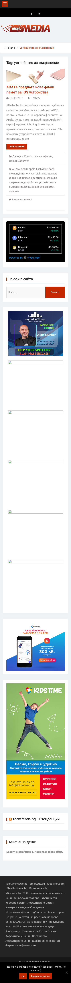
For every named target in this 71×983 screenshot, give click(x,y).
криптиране (38, 177)
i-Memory (24, 173)
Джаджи (18, 156)
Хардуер (24, 160)
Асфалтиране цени (17, 936)
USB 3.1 (13, 177)
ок (23, 976)
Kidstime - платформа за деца (35, 926)
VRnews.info (13, 893)
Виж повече (16, 146)
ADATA (16, 169)
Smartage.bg (37, 883)
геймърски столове (26, 898)
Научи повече (40, 976)
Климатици (12, 931)
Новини (13, 160)
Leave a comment (22, 199)
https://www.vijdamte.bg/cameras (25, 912)
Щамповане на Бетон (46, 940)
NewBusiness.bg (17, 888)
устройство (31, 182)
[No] (66, 972)
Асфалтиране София (40, 902)
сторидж (51, 177)
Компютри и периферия (38, 156)
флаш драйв (31, 186)
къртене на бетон (18, 917)
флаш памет (47, 186)
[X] (39, 13)
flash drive (42, 169)
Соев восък (39, 936)
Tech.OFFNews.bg (16, 883)
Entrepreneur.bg (38, 888)
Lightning (41, 173)
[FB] (31, 13)
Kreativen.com (55, 883)
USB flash (24, 177)
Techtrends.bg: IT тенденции (36, 819)
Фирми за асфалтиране (20, 945)
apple (32, 169)
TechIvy (35, 98)
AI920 (24, 169)
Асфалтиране (56, 912)
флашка (14, 191)
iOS (33, 173)
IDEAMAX (19, 921)
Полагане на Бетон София (39, 931)
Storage (52, 173)
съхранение (16, 182)
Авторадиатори (37, 921)
